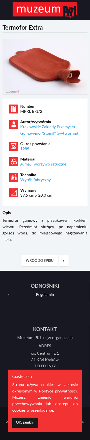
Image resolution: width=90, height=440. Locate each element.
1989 (24, 149)
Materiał (28, 159)
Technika (28, 175)
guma (25, 164)
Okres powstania (35, 144)
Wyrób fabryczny (35, 180)
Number (27, 107)
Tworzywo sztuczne (49, 164)
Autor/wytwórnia (35, 122)
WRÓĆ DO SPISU (40, 261)
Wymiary (28, 190)
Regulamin (45, 295)
